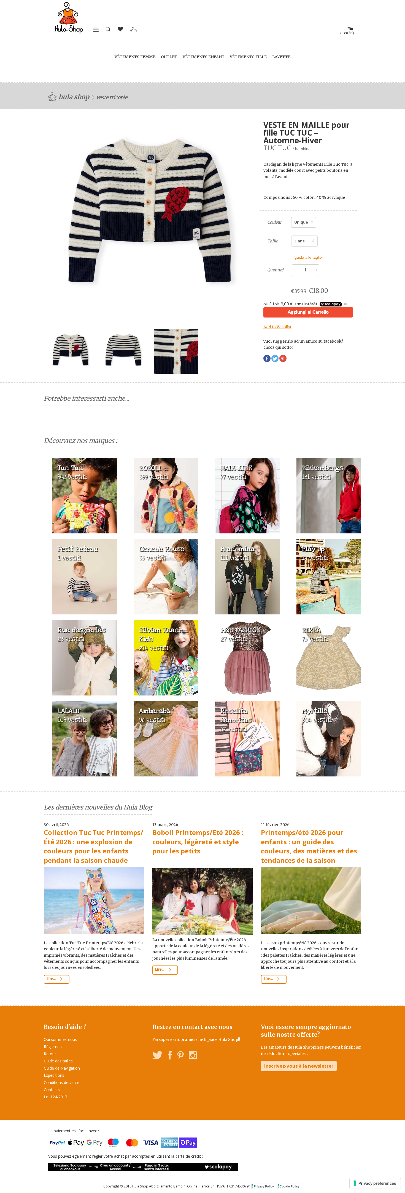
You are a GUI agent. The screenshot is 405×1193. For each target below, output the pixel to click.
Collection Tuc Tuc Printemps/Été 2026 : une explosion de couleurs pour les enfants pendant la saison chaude (93, 846)
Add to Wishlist (277, 326)
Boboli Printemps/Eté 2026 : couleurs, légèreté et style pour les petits (197, 841)
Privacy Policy (264, 1186)
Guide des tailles (58, 1061)
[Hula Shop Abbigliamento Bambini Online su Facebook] (170, 1056)
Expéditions (54, 1075)
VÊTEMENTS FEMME (135, 56)
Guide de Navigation (62, 1068)
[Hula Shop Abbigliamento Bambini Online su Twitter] (157, 1056)
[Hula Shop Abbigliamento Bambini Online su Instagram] (193, 1056)
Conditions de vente (61, 1082)
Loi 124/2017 (55, 1096)
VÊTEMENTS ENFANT (204, 56)
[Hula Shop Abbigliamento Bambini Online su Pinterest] (180, 1056)
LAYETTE (281, 56)
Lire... (51, 979)
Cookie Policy (289, 1186)
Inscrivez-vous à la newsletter (298, 1066)
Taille (272, 241)
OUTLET (169, 56)
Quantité (275, 270)
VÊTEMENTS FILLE (248, 56)
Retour (50, 1053)
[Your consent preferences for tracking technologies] (375, 1183)
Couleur (274, 222)
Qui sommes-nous (60, 1039)
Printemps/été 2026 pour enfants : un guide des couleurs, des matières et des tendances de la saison (309, 846)
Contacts (52, 1089)
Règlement (53, 1046)
